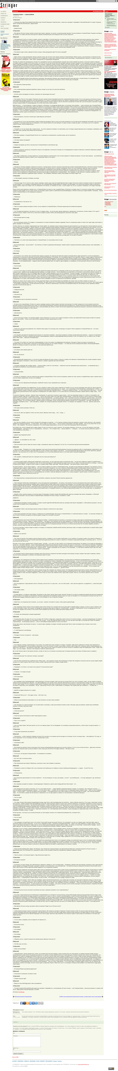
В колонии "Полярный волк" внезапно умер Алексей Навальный (109, 180)
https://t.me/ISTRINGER (109, 71)
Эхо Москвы (21, 992)
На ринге (14, 1061)
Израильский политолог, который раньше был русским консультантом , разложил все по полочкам (6, 46)
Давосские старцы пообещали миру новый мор (110, 184)
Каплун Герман (107, 202)
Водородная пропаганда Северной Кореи (23, 996)
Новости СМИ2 (15, 1057)
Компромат (20, 1061)
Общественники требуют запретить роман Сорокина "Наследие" (109, 171)
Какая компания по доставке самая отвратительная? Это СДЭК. (109, 175)
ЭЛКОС (25, 1066)
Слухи (37, 1061)
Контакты (60, 1061)
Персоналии (49, 1061)
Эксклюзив (32, 1061)
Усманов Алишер (108, 204)
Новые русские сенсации (109, 153)
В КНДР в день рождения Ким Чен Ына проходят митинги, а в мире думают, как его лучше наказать (80, 996)
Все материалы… (109, 57)
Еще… (105, 206)
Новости (26, 1061)
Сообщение (15, 1035)
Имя (14, 1033)
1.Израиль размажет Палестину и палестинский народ (111, 19)
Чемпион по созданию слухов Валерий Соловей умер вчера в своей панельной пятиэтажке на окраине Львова (110, 46)
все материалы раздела (98, 11)
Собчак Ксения (107, 203)
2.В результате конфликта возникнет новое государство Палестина (111, 22)
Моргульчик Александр (109, 201)
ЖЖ (105, 72)
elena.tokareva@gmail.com (83, 1064)
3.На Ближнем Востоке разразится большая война (111, 25)
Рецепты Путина (107, 55)
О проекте (55, 1061)
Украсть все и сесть (108, 52)
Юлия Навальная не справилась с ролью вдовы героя (109, 95)
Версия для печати (18, 17)
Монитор (42, 1061)
